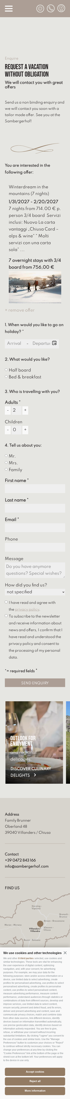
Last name (15, 500)
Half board (20, 370)
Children (13, 422)
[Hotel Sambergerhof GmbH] (35, 43)
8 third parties (26, 958)
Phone (11, 539)
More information (35, 1090)
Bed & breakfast (25, 377)
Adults (11, 402)
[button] (65, 952)
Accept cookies (35, 1071)
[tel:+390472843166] (51, 8)
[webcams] (61, 8)
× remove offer (20, 310)
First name (15, 481)
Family (15, 470)
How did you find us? (26, 585)
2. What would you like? (27, 360)
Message (14, 559)
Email (10, 520)
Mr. (12, 456)
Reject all (35, 1081)
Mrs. (13, 463)
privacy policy (27, 609)
